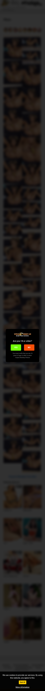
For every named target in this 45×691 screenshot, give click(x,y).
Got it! (22, 682)
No (29, 347)
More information (22, 687)
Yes (16, 347)
